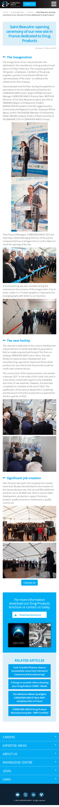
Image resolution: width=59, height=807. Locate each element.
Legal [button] (7, 771)
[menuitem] (29, 4)
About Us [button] (10, 754)
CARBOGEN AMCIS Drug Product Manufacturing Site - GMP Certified (29, 711)
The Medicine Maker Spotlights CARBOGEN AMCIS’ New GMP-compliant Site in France (29, 698)
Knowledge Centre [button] (17, 762)
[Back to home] (11, 4)
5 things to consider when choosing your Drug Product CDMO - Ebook (29, 684)
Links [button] (7, 779)
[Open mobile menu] (54, 4)
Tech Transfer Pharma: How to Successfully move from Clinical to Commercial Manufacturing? (29, 671)
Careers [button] (9, 737)
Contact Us (29, 582)
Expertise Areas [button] (14, 745)
